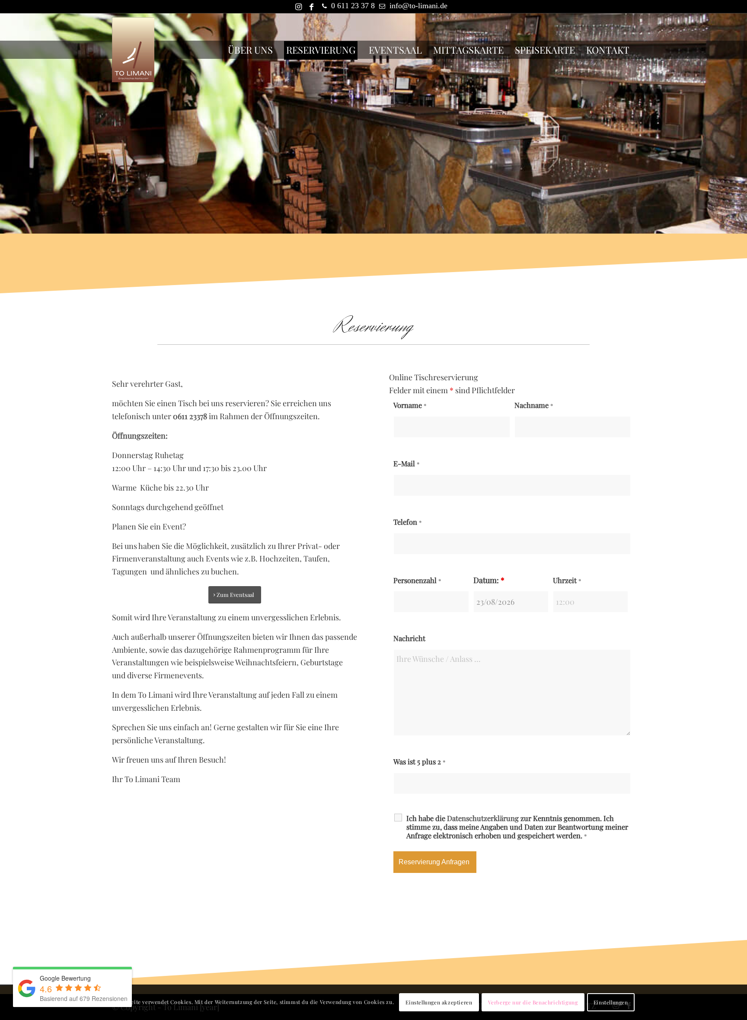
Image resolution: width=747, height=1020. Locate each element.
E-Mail (406, 463)
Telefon (407, 521)
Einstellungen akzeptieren (438, 1002)
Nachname (533, 405)
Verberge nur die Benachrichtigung (533, 1002)
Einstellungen (611, 1002)
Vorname (409, 405)
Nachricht (409, 638)
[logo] (133, 49)
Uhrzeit (567, 580)
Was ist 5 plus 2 (419, 761)
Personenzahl (417, 580)
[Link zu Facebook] (311, 6)
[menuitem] (250, 49)
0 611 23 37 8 (353, 5)
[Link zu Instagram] (298, 6)
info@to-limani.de (418, 5)
